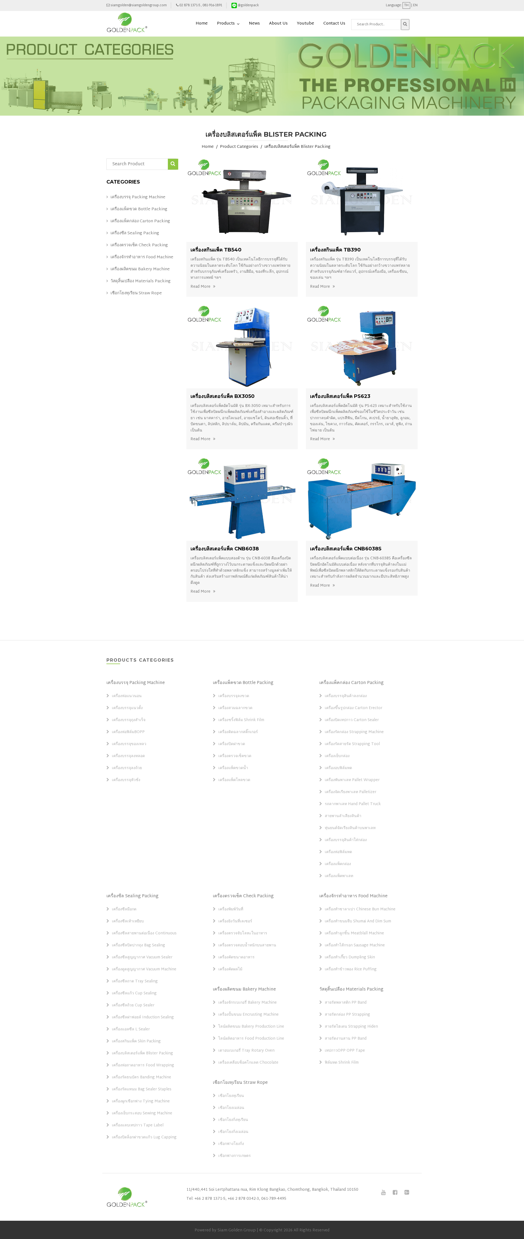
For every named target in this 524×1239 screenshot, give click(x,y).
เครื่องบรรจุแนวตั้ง (127, 708)
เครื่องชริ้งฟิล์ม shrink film (241, 720)
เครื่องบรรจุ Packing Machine (138, 197)
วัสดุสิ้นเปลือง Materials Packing (141, 281)
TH (406, 5)
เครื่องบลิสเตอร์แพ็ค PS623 (340, 396)
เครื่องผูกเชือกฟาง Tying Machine (141, 1101)
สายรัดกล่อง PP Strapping (347, 1015)
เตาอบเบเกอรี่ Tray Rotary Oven (246, 1051)
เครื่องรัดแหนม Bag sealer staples (141, 1089)
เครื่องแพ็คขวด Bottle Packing (139, 209)
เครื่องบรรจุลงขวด (233, 696)
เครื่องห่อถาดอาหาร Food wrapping (143, 1065)
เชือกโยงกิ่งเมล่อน (233, 1132)
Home (208, 147)
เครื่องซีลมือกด (124, 909)
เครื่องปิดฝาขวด (231, 744)
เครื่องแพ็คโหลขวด (234, 780)
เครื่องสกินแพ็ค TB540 (216, 250)
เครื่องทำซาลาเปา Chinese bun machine (360, 909)
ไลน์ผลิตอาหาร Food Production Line (251, 1039)
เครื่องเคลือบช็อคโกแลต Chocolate (248, 1063)
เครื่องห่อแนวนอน (127, 696)
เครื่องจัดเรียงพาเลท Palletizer (350, 792)
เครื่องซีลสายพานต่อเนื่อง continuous (144, 933)
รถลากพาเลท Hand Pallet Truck (353, 804)
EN (415, 5)
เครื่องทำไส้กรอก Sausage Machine (355, 945)
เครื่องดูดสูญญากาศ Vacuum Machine (144, 969)
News (254, 23)
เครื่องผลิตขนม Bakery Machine (140, 269)
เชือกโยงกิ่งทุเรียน (233, 1120)
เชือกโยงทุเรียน (231, 1096)
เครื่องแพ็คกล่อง (338, 864)
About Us (278, 23)
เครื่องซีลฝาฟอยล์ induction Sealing (143, 1017)
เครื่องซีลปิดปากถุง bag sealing (138, 945)
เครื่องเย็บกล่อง (337, 756)
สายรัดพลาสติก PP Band (346, 1003)
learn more (243, 200)
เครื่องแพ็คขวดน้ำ (233, 768)
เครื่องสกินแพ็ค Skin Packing (136, 1041)
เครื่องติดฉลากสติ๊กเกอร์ (238, 732)
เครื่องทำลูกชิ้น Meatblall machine (354, 933)
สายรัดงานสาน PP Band (346, 1039)
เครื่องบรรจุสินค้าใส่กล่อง (346, 840)
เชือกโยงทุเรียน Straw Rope (136, 293)
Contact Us (334, 23)
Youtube (305, 23)
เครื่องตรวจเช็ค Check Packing (139, 245)
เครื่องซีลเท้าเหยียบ (128, 921)
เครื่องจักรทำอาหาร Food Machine (142, 257)
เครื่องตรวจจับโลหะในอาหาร (242, 933)
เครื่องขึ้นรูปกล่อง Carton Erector (353, 708)
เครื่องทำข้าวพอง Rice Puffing (351, 969)
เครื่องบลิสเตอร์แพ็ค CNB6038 (224, 549)
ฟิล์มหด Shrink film (342, 1063)
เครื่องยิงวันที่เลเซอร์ (235, 921)
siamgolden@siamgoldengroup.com (138, 5)
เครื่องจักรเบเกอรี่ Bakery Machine (247, 1003)
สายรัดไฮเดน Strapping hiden (351, 1027)
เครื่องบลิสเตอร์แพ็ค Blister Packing (297, 147)
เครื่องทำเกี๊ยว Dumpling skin (350, 957)
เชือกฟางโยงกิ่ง (231, 1144)
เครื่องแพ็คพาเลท (339, 876)
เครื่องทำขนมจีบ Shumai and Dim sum (358, 921)
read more (200, 286)
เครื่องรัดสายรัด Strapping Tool (352, 744)
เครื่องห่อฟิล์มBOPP (128, 732)
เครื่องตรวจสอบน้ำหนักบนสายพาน (247, 945)
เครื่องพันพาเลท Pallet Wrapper (352, 780)
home (202, 23)
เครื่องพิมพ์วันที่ (230, 909)
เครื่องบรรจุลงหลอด (128, 756)
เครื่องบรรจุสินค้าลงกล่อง (346, 696)
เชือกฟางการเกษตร (234, 1156)
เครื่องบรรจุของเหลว (129, 744)
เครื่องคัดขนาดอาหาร (236, 957)
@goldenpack (248, 5)
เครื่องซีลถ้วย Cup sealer (133, 1005)
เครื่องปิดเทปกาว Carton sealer (352, 720)
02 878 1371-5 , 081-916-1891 (200, 5)
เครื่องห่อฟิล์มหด (338, 852)
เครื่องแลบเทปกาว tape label (137, 1125)
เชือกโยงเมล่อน (231, 1108)
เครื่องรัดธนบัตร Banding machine (141, 1077)
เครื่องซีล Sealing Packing (135, 233)
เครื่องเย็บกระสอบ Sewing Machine (142, 1113)
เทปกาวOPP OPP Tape (345, 1051)
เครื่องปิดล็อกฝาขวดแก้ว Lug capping (144, 1137)
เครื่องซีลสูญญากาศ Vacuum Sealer (142, 957)
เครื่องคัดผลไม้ (230, 969)
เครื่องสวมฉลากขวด (235, 708)
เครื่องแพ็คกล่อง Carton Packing (140, 221)
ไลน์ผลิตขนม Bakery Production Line (251, 1027)
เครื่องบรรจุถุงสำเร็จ (128, 720)
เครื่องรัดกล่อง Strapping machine (354, 732)
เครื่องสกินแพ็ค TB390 (335, 250)
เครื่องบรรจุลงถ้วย (127, 768)
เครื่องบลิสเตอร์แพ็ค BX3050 (222, 396)
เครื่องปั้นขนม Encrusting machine (248, 1015)
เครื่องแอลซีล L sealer (131, 1029)
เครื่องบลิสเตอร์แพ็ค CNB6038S (346, 549)
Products (226, 23)
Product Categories (239, 147)
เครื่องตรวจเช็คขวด (234, 756)
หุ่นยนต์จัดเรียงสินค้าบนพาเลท (350, 828)
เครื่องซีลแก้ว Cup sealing (134, 993)
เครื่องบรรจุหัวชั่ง (126, 780)
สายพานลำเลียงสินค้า (343, 816)
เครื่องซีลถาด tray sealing (135, 981)
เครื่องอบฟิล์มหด (338, 768)
